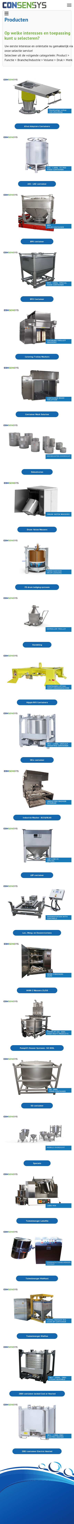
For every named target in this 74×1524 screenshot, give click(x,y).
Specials (37, 1163)
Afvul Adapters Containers (37, 126)
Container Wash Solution (37, 414)
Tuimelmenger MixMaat (37, 1278)
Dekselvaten (37, 472)
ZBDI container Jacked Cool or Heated (37, 1393)
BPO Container (37, 299)
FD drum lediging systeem (37, 587)
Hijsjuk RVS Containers (37, 702)
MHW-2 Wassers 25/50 (37, 990)
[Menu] (69, 5)
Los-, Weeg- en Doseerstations (37, 932)
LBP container (37, 875)
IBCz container (37, 760)
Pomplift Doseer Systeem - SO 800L (37, 1048)
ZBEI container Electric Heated (37, 1451)
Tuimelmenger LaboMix (37, 1221)
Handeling (37, 644)
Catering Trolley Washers (37, 356)
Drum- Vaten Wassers (37, 529)
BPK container (37, 241)
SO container (37, 1105)
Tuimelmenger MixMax (37, 1336)
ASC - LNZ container (37, 184)
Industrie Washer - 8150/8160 (37, 817)
